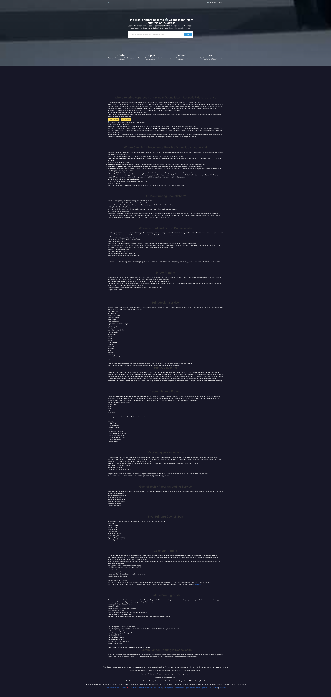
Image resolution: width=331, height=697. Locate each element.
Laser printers (113, 119)
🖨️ (108, 2)
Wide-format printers (146, 688)
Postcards (197, 584)
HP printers (158, 688)
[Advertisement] (165, 83)
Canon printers (179, 688)
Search (188, 34)
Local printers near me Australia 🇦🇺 (117, 688)
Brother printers (168, 688)
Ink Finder (222, 688)
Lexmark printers (201, 688)
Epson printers (190, 688)
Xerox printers (213, 688)
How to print (134, 688)
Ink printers (126, 119)
